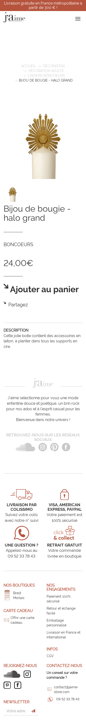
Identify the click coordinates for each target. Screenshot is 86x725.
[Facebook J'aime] (19, 685)
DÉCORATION (54, 66)
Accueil (28, 66)
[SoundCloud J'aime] (13, 674)
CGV (50, 656)
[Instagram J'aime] (28, 674)
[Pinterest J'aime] (8, 685)
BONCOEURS (18, 244)
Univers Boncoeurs (46, 75)
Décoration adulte (46, 71)
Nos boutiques (19, 585)
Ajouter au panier (43, 289)
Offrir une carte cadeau (22, 620)
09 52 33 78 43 (67, 699)
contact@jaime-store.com (66, 689)
